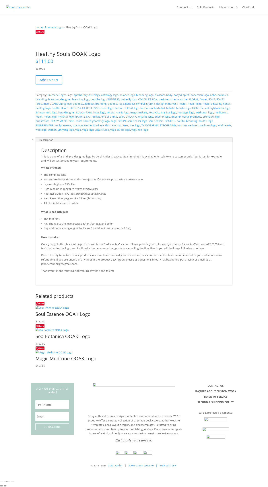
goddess (78, 103)
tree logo (134, 125)
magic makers (138, 112)
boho (213, 95)
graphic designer (156, 103)
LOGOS (80, 112)
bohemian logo (200, 95)
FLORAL (193, 99)
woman (52, 129)
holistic (170, 108)
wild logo (41, 129)
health (56, 108)
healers (207, 103)
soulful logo (206, 121)
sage (113, 121)
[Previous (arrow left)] (1, 485)
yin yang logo (66, 129)
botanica (222, 95)
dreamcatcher (179, 99)
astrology (94, 95)
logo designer (66, 112)
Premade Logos (54, 27)
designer (164, 99)
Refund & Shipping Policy (215, 402)
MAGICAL (154, 112)
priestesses (42, 121)
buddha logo (98, 99)
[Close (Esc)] (12, 481)
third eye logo (113, 125)
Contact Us (216, 386)
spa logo (78, 125)
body (169, 95)
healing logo (43, 108)
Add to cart (49, 79)
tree (125, 125)
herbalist (159, 108)
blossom (160, 95)
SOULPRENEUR (45, 125)
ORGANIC (131, 116)
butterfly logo (129, 99)
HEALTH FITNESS (71, 108)
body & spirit (181, 95)
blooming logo (145, 95)
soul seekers (156, 121)
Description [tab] (46, 140)
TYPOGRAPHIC (150, 125)
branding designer (59, 99)
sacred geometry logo (96, 121)
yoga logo (88, 129)
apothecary (81, 95)
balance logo (127, 95)
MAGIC (110, 112)
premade (195, 116)
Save (41, 31)
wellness (193, 125)
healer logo (194, 103)
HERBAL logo (131, 108)
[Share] (8, 481)
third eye (98, 125)
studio (88, 125)
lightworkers (43, 112)
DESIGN (153, 99)
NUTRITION (93, 116)
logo (54, 112)
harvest (172, 103)
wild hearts (224, 125)
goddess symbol (135, 103)
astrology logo (109, 95)
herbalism (146, 108)
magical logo (168, 112)
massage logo (186, 112)
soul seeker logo (137, 121)
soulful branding (187, 121)
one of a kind (109, 116)
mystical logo (66, 116)
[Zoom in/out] (1, 481)
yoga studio (102, 129)
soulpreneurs (63, 125)
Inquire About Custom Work (215, 391)
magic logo (122, 112)
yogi (133, 129)
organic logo (145, 116)
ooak (121, 116)
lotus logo (99, 112)
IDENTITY (197, 108)
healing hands (222, 103)
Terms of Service (215, 396)
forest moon (43, 103)
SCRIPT (122, 121)
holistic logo (183, 108)
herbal (118, 108)
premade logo (211, 116)
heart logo (107, 108)
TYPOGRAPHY (168, 125)
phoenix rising (180, 116)
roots (79, 121)
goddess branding (95, 103)
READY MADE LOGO (63, 121)
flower (203, 99)
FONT (211, 99)
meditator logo (204, 112)
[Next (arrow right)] (5, 485)
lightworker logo (220, 108)
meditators (221, 112)
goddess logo (116, 103)
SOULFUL (170, 121)
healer (183, 103)
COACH (142, 99)
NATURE (80, 116)
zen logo (143, 129)
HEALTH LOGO (91, 108)
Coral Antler (115, 465)
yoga (78, 129)
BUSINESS (113, 99)
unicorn (182, 125)
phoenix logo (162, 116)
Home (39, 27)
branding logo (80, 99)
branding (41, 99)
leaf (207, 108)
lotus (89, 112)
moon (39, 116)
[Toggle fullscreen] (5, 481)
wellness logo (208, 125)
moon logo (50, 116)
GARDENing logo (62, 103)
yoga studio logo (120, 129)
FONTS (220, 99)
